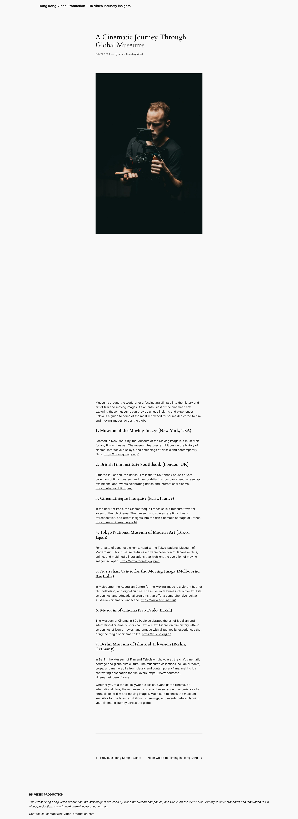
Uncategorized (134, 54)
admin (121, 54)
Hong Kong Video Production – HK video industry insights (85, 6)
